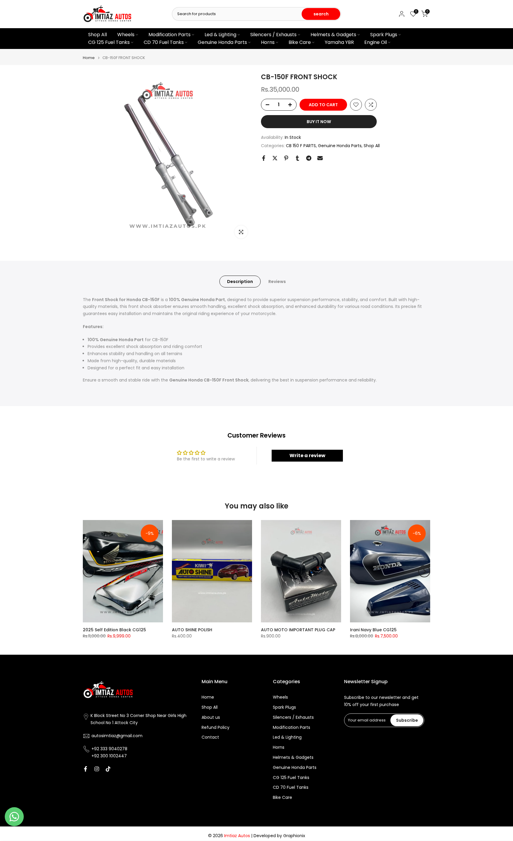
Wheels (125, 34)
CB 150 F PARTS (301, 146)
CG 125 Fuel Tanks (109, 42)
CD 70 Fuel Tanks (164, 42)
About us (211, 717)
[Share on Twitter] (275, 158)
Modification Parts (169, 34)
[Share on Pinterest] (286, 158)
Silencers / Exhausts (273, 34)
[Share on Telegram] (308, 158)
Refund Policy (215, 727)
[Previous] (89, 571)
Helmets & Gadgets (333, 34)
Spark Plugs (383, 34)
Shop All (97, 34)
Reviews (277, 281)
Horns (268, 42)
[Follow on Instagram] (96, 768)
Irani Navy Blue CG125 (373, 630)
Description (240, 281)
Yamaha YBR (339, 42)
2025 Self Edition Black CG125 (114, 630)
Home (89, 58)
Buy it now (319, 122)
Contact (210, 737)
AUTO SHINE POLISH (192, 630)
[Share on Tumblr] (297, 158)
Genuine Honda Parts (222, 42)
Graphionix (294, 836)
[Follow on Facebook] (85, 768)
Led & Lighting (220, 34)
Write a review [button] (307, 455)
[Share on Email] (320, 158)
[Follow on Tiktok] (108, 768)
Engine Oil (375, 42)
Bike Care (300, 42)
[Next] (424, 571)
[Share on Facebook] (263, 158)
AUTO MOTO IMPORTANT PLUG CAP (298, 630)
